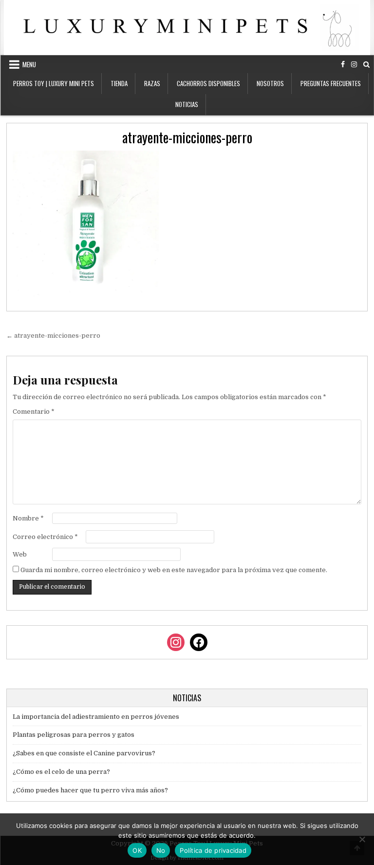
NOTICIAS (186, 104)
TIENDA (119, 83)
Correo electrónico (45, 536)
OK (137, 850)
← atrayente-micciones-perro (53, 335)
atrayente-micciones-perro (187, 137)
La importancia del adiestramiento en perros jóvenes (96, 716)
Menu (29, 64)
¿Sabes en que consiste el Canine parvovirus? (84, 753)
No (161, 850)
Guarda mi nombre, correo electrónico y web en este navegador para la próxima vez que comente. (173, 570)
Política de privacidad (213, 850)
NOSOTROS (270, 83)
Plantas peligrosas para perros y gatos (73, 734)
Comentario (34, 411)
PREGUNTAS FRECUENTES (330, 83)
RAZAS (152, 83)
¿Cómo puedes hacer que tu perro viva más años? (90, 790)
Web (20, 554)
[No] (362, 839)
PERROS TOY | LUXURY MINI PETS (53, 83)
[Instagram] (354, 65)
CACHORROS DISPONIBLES (208, 83)
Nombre (28, 518)
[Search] (366, 65)
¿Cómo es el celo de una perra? (61, 771)
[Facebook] (343, 65)
